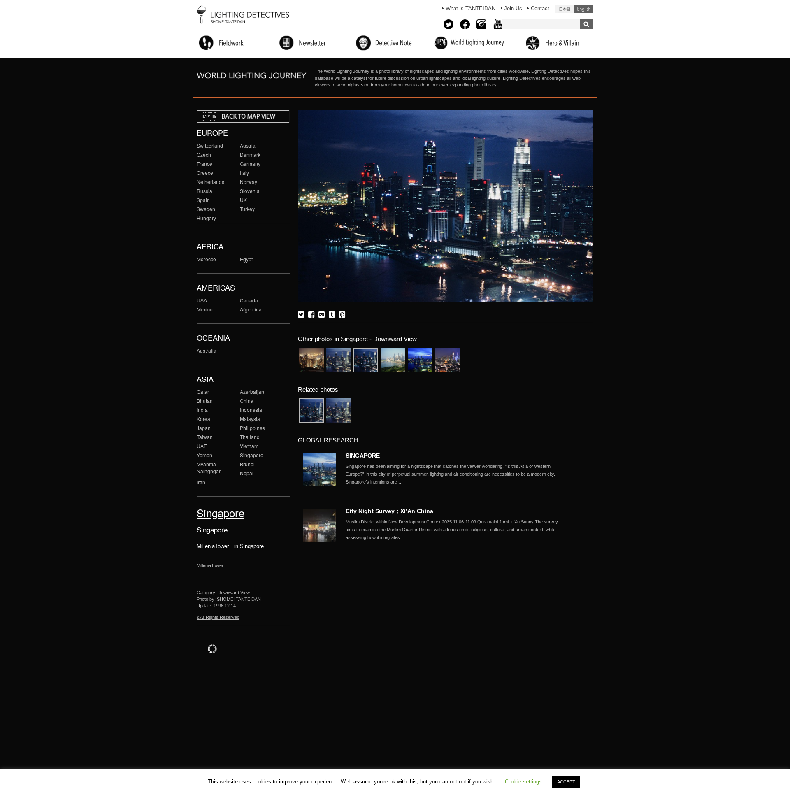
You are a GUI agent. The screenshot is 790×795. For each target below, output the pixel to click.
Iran (201, 482)
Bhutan (205, 400)
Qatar (203, 391)
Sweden (206, 208)
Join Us (513, 8)
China (246, 400)
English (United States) (583, 9)
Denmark (250, 154)
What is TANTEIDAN (470, 8)
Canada (249, 300)
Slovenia (250, 190)
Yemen (204, 454)
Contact (540, 8)
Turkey (247, 208)
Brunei (247, 463)
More (457, 474)
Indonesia (251, 409)
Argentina (251, 309)
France (204, 163)
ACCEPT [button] (566, 781)
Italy (244, 172)
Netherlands (210, 181)
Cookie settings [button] (523, 782)
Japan (204, 427)
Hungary (206, 217)
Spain (203, 199)
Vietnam (249, 445)
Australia (206, 350)
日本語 (564, 9)
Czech (204, 154)
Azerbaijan (252, 391)
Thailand (250, 436)
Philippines (252, 427)
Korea (203, 418)
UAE (202, 445)
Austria (248, 145)
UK (243, 199)
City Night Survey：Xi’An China (389, 511)
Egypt (246, 259)
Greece (205, 172)
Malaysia (250, 418)
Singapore (251, 454)
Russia (204, 190)
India (202, 409)
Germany (250, 163)
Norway (248, 181)
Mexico (205, 309)
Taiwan (205, 436)
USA (202, 300)
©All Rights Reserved (218, 617)
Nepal (246, 473)
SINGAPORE (363, 455)
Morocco (206, 259)
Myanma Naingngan (209, 467)
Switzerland (210, 145)
